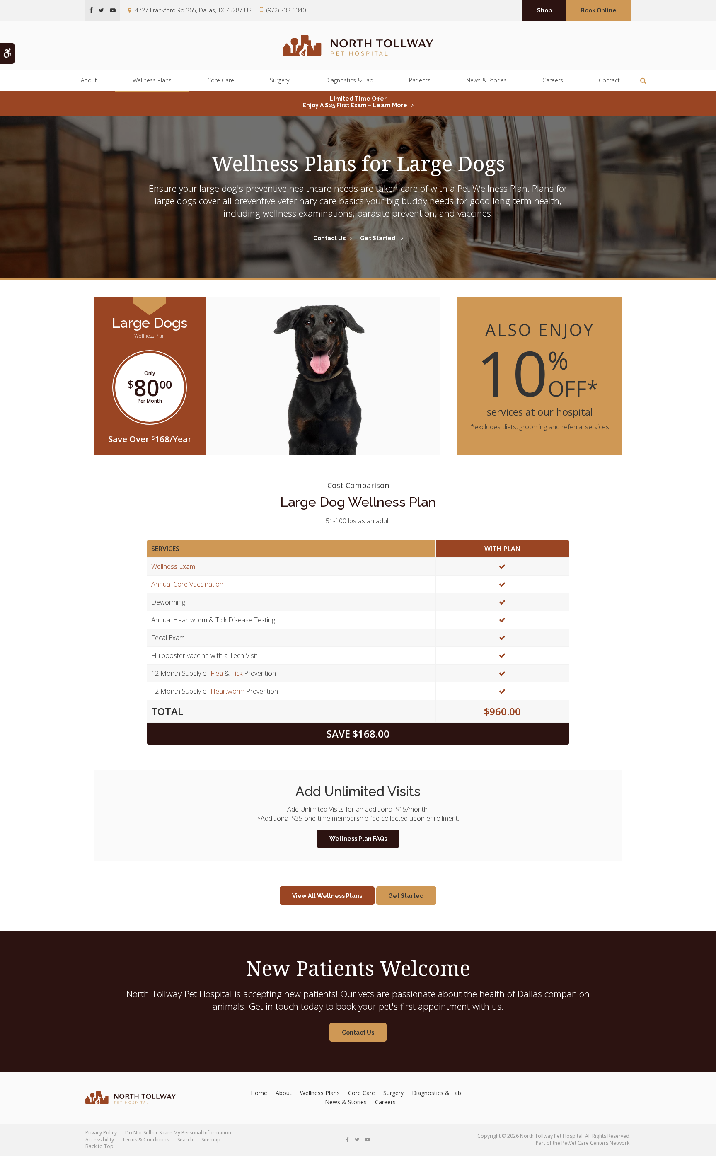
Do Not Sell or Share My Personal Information (178, 1132)
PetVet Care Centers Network (595, 1142)
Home (259, 1093)
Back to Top (99, 1146)
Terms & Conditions (145, 1139)
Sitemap (210, 1139)
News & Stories (486, 80)
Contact (609, 80)
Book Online (599, 10)
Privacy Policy (101, 1132)
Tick (236, 673)
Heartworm (227, 691)
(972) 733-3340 (286, 10)
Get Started (378, 238)
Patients (420, 80)
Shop (544, 10)
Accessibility (99, 1139)
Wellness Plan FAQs (358, 838)
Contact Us (329, 238)
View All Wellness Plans (327, 895)
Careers (552, 80)
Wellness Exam (173, 566)
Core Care (220, 80)
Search (185, 1139)
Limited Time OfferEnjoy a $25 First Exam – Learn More (354, 102)
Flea (216, 673)
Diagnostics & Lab (349, 80)
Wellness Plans (152, 80)
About (89, 80)
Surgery (279, 80)
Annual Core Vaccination (187, 584)
